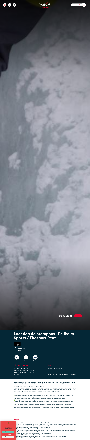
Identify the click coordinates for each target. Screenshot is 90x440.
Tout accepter (8, 431)
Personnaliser (8, 436)
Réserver (78, 315)
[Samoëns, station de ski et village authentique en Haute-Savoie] (44, 5)
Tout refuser (8, 434)
